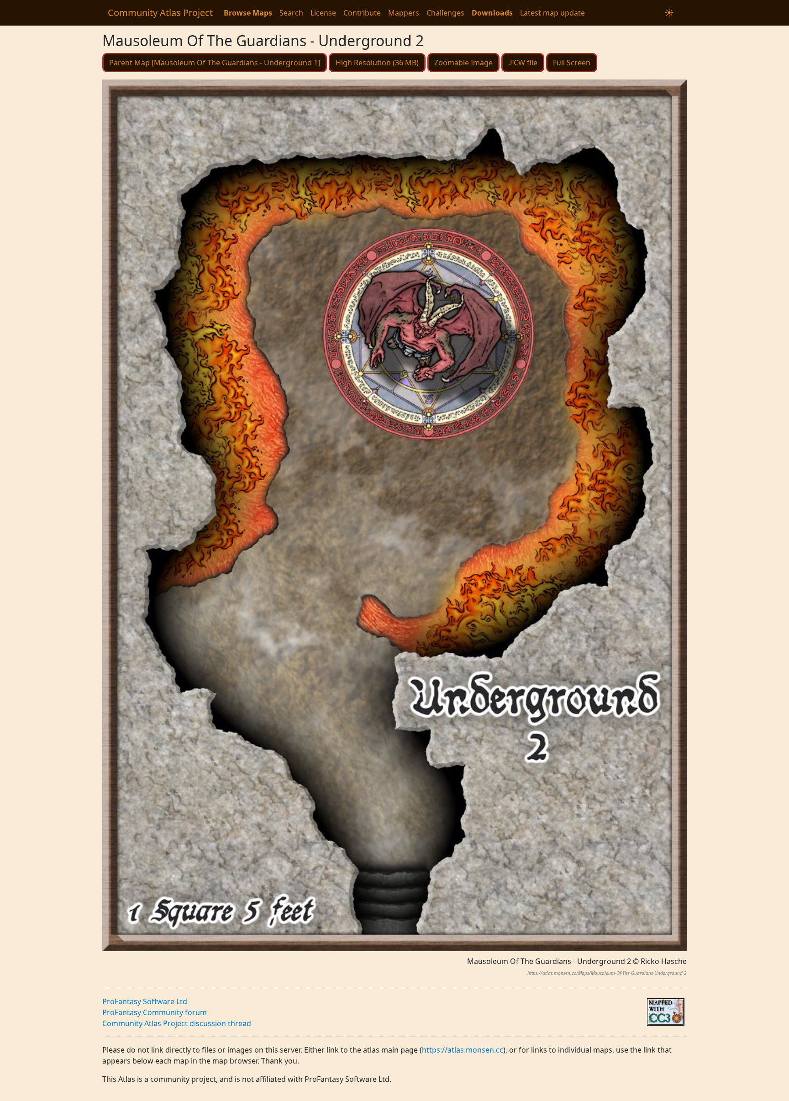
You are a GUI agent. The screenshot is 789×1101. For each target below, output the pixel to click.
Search (291, 13)
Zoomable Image (463, 63)
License (323, 13)
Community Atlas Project (160, 12)
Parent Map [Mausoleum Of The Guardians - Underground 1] (214, 63)
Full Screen (571, 63)
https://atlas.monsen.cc (462, 1050)
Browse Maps (248, 13)
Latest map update (552, 13)
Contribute (362, 13)
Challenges (445, 13)
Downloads (492, 13)
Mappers (403, 13)
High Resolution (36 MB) (377, 63)
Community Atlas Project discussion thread (176, 1023)
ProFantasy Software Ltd (144, 1001)
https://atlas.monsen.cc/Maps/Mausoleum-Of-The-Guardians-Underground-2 (607, 973)
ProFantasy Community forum (154, 1012)
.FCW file (522, 63)
